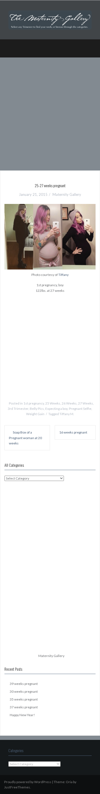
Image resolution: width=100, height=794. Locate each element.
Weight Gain (35, 414)
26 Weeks (69, 403)
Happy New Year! (22, 715)
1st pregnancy (33, 403)
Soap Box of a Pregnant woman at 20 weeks (25, 437)
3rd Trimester (18, 408)
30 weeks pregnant (24, 691)
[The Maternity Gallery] (50, 19)
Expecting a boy (56, 408)
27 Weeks (85, 403)
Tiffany (63, 275)
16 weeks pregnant (73, 432)
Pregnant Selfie (80, 408)
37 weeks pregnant (24, 707)
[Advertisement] (50, 112)
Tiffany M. (66, 414)
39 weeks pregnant (24, 684)
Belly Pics (37, 408)
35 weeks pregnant (24, 699)
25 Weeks (52, 403)
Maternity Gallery (66, 194)
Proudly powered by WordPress (27, 782)
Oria (69, 782)
